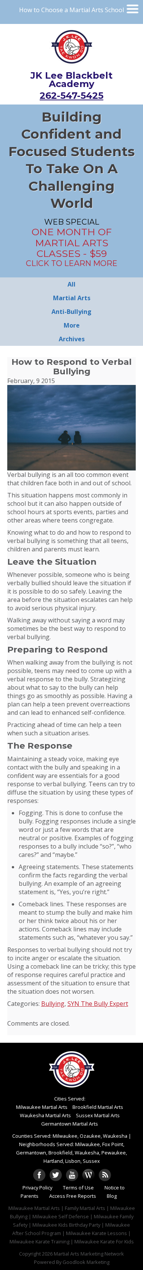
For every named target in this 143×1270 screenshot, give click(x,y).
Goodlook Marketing (86, 1262)
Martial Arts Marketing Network (89, 1253)
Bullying (52, 1003)
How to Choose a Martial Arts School (71, 10)
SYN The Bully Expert (97, 1003)
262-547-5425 (71, 95)
